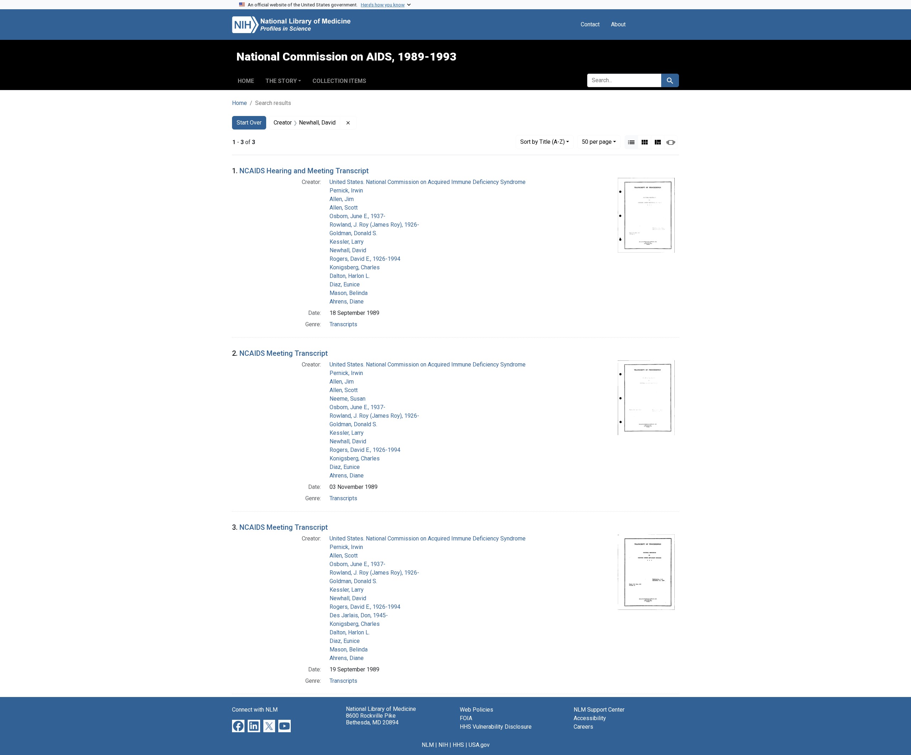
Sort (542, 141)
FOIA (466, 718)
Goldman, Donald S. (353, 233)
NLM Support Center (599, 709)
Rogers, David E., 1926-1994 (365, 258)
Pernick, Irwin (346, 190)
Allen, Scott (344, 207)
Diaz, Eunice (345, 284)
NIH (443, 744)
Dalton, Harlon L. (350, 276)
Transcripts (343, 324)
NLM (428, 744)
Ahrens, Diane (347, 301)
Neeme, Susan (347, 398)
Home (246, 81)
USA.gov (479, 744)
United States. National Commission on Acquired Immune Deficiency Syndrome (428, 182)
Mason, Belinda (349, 293)
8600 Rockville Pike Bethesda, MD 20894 (372, 719)
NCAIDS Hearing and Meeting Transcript (304, 171)
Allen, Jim (342, 199)
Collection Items (339, 81)
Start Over (249, 122)
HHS (458, 744)
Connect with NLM (255, 709)
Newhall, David (348, 250)
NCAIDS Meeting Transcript (283, 353)
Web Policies (476, 709)
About (618, 24)
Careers (583, 726)
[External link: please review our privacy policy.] (238, 725)
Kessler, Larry (347, 241)
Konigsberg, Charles (355, 267)
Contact (590, 24)
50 (597, 141)
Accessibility (590, 718)
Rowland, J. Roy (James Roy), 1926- (374, 224)
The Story (281, 81)
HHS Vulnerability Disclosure (496, 726)
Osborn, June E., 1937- (357, 216)
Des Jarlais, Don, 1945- (359, 615)
